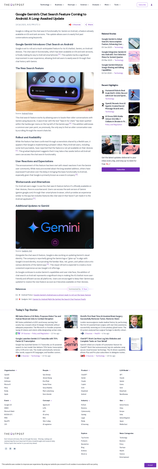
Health (122, 451)
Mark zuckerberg (48, 391)
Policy (121, 444)
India (121, 415)
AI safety (46, 415)
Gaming (83, 415)
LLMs (44, 408)
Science (83, 5)
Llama (122, 384)
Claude (83, 381)
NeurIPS (7, 421)
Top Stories (85, 438)
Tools (116, 5)
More (107, 5)
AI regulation (47, 424)
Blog (82, 447)
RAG (44, 418)
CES (5, 424)
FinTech (83, 405)
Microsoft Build (9, 411)
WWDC (6, 408)
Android (83, 394)
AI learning (84, 424)
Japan (122, 421)
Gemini (83, 378)
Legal (83, 418)
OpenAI (6, 375)
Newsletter (85, 444)
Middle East (123, 424)
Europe (122, 411)
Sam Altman (47, 375)
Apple (6, 394)
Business (58, 5)
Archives (84, 451)
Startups (71, 5)
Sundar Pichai (47, 384)
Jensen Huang (47, 378)
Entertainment (124, 457)
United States (124, 405)
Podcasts (84, 441)
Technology (44, 5)
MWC (6, 418)
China (121, 408)
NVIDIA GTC (8, 415)
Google (6, 378)
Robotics (84, 408)
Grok (82, 388)
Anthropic (7, 381)
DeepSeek (84, 391)
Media (83, 421)
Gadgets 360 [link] (27, 251)
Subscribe (142, 5)
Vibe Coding (47, 421)
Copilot (83, 384)
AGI (44, 411)
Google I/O (8, 405)
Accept (150, 465)
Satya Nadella (47, 388)
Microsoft (7, 384)
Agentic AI (46, 405)
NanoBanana (124, 394)
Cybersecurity (85, 411)
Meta (6, 388)
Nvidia (6, 391)
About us (84, 454)
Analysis (95, 5)
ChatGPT (84, 375)
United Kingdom (125, 418)
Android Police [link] (27, 113)
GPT (121, 375)
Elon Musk (46, 381)
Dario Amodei (47, 394)
